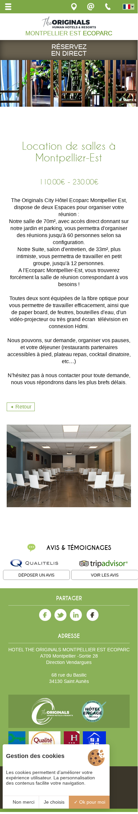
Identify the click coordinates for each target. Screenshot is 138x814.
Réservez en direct (69, 50)
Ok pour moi (91, 802)
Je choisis (54, 802)
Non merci (22, 802)
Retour (23, 406)
